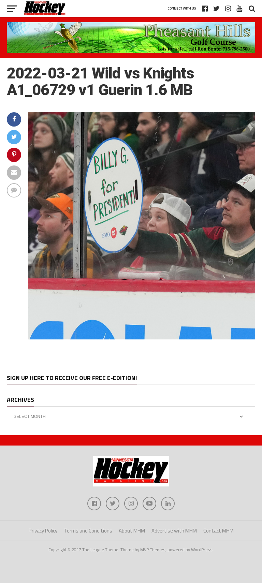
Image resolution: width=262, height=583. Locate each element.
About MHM (132, 531)
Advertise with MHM (174, 531)
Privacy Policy (43, 531)
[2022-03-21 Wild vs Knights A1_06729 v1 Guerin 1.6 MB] (141, 337)
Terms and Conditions (88, 531)
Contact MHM (218, 531)
